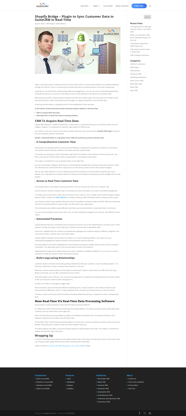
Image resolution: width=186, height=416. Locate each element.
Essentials (84, 6)
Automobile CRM (104, 392)
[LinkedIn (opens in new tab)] (150, 413)
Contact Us (132, 379)
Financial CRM (103, 385)
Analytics (70, 389)
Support (70, 385)
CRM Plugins (50, 24)
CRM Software (61, 24)
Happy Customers (122, 6)
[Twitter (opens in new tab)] (144, 413)
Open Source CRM (136, 81)
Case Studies (108, 6)
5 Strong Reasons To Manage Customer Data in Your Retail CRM (140, 29)
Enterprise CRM (135, 74)
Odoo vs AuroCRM (42, 389)
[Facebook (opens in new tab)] (139, 413)
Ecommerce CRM (104, 402)
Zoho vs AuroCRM (42, 379)
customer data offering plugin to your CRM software (66, 346)
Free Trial (131, 389)
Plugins (95, 6)
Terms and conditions (136, 382)
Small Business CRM (105, 395)
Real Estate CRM (136, 84)
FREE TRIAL (139, 6)
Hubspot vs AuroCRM (44, 385)
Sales (69, 379)
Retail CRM (134, 87)
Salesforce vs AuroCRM (44, 382)
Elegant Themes (50, 413)
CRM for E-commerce (137, 64)
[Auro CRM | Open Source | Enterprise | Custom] (42, 5)
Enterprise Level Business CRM (109, 399)
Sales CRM (134, 90)
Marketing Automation (138, 77)
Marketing (70, 382)
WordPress (71, 413)
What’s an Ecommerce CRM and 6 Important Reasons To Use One (140, 37)
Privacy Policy (133, 385)
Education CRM (103, 389)
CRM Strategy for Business (139, 55)
